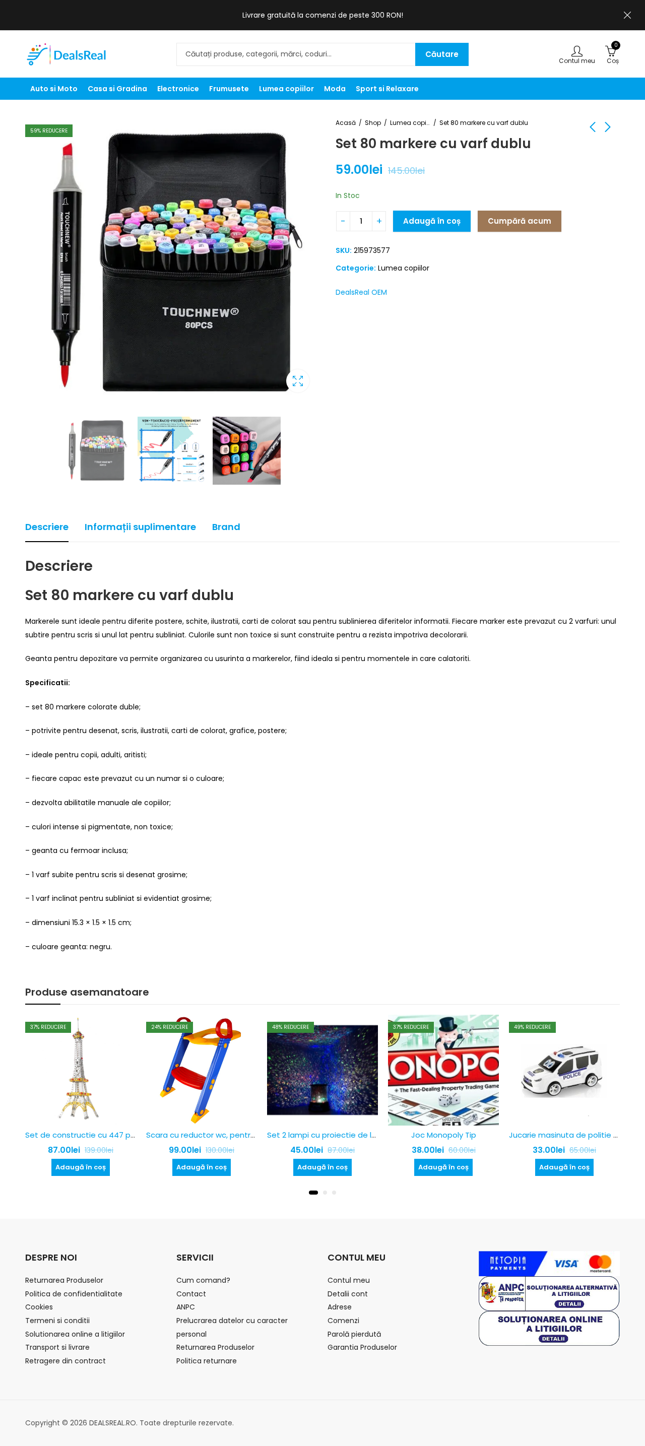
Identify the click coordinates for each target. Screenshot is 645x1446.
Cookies (39, 1307)
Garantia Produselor (362, 1347)
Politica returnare (206, 1361)
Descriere (47, 526)
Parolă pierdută (354, 1334)
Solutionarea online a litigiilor (75, 1334)
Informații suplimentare (140, 526)
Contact (191, 1294)
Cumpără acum (519, 221)
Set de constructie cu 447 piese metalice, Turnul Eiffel (126, 1135)
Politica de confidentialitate (73, 1294)
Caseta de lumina (297, 380)
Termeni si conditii (57, 1321)
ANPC (185, 1307)
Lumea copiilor (410, 122)
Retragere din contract (65, 1361)
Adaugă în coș (432, 221)
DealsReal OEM (361, 292)
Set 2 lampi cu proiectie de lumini (329, 1135)
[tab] (47, 527)
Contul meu (349, 1280)
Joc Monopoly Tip (443, 1135)
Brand (226, 526)
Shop (373, 122)
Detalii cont (348, 1294)
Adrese (340, 1307)
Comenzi (343, 1321)
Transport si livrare (57, 1347)
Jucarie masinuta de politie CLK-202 (576, 1135)
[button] (313, 1192)
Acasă (346, 122)
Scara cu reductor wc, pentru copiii (211, 1135)
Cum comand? (203, 1280)
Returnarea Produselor (64, 1280)
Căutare (442, 54)
